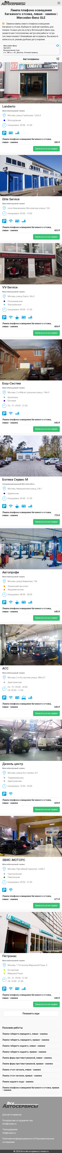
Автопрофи (10, 572)
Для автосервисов (12, 1114)
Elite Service (11, 199)
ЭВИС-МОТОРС (13, 860)
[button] (57, 45)
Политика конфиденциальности (18, 1138)
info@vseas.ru (9, 1124)
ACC (5, 668)
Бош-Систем (11, 383)
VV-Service (10, 287)
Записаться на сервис (46, 148)
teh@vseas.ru (9, 1133)
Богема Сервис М (15, 479)
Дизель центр (12, 764)
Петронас (9, 956)
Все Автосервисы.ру (18, 4)
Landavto (8, 106)
